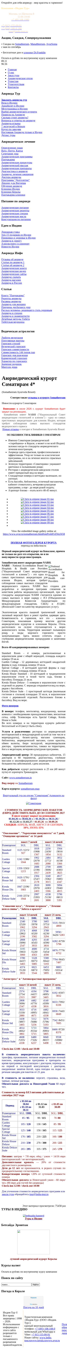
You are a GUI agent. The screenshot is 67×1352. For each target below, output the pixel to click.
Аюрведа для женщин (13, 304)
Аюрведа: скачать (11, 277)
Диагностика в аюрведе (14, 171)
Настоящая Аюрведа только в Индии (21, 132)
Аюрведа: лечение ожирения (17, 174)
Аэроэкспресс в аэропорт (15, 243)
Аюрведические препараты (16, 168)
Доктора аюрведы (11, 177)
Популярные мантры (12, 340)
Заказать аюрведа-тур (14, 100)
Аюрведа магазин (11, 280)
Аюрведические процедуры (16, 162)
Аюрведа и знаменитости (15, 316)
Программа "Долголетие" (15, 180)
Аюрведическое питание (15, 207)
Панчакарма (8, 159)
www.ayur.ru (53, 1340)
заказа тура (8, 1194)
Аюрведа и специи (11, 313)
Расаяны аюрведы (11, 301)
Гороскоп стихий (10, 343)
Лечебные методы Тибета (15, 319)
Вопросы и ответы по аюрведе (18, 120)
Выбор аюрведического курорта (19, 111)
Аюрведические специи (14, 213)
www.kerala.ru (38, 1340)
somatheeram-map (30, 788)
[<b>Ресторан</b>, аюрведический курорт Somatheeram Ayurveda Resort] (37, 505)
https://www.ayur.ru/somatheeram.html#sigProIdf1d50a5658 (34, 534)
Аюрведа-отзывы (10, 123)
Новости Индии (10, 246)
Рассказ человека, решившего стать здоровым (26, 310)
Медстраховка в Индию (14, 108)
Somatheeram (22, 44)
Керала (33, 1298)
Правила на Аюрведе (13, 114)
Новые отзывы (10, 429)
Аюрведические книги (14, 268)
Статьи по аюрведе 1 (12, 262)
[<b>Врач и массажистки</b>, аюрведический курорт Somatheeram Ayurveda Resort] (37, 502)
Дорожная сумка (10, 232)
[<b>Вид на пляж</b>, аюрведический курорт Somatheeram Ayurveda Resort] (37, 507)
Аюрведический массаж (14, 165)
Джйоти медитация (12, 337)
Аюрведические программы (17, 156)
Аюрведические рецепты (15, 210)
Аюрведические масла (13, 216)
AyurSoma (51, 44)
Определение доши (12, 147)
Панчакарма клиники (13, 194)
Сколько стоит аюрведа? (14, 117)
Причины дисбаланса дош (15, 307)
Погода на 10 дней (33, 1307)
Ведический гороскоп (13, 346)
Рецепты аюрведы (11, 298)
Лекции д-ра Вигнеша (13, 183)
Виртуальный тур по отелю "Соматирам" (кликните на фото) (33, 797)
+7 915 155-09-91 (40, 1334)
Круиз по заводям (11, 129)
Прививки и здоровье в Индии (18, 237)
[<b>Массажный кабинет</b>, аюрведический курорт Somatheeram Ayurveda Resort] (37, 510)
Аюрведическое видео (13, 271)
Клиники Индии (10, 189)
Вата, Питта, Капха (12, 150)
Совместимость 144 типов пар (18, 352)
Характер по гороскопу (14, 361)
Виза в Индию (9, 102)
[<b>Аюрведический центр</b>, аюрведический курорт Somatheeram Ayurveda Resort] (37, 513)
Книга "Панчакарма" (13, 295)
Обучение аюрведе (11, 186)
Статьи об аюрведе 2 (12, 265)
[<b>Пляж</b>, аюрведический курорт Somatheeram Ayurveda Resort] (37, 516)
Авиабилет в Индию (12, 105)
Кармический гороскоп (14, 358)
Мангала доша (9, 367)
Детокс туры (8, 135)
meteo (33, 1304)
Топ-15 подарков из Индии (16, 234)
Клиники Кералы (10, 192)
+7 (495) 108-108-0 (45, 1328)
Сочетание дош (9, 153)
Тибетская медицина (12, 322)
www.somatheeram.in (20, 777)
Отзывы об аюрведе (12, 259)
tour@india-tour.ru (38, 1194)
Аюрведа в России (11, 283)
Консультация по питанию (16, 219)
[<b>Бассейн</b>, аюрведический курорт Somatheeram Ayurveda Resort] (37, 519)
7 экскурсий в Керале (13, 126)
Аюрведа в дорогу (11, 240)
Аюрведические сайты (14, 274)
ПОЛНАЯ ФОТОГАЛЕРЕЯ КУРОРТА (34, 542)
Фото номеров (10, 705)
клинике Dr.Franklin (35, 52)
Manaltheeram (37, 44)
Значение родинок (11, 364)
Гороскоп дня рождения (14, 355)
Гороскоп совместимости (15, 349)
